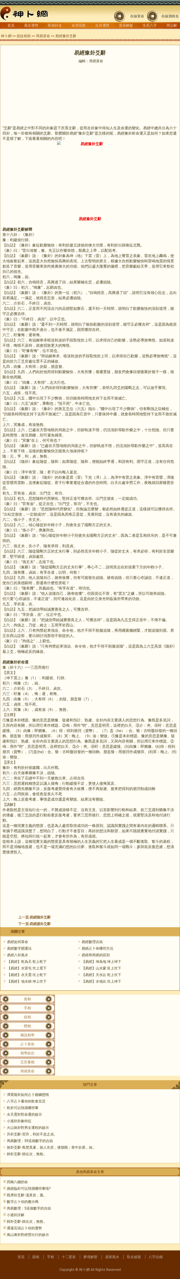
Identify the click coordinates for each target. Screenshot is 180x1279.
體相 (27, 1026)
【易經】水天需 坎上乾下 (27, 975)
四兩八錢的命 (17, 1182)
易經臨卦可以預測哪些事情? (29, 1188)
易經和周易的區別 (96, 955)
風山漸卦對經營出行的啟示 (28, 1235)
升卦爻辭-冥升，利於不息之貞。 (32, 1134)
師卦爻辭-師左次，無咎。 (27, 1154)
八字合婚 (156, 1257)
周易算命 (43, 36)
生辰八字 (150, 25)
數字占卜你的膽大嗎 (22, 1202)
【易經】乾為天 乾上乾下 (27, 962)
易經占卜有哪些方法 (97, 948)
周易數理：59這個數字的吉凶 (30, 1141)
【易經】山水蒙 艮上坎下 (101, 968)
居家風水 (112, 1257)
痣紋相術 (24, 36)
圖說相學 (27, 1035)
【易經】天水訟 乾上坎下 (101, 975)
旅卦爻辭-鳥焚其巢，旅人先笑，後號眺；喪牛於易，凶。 (51, 1147)
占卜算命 (27, 1044)
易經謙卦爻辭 (40, 924)
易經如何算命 (17, 942)
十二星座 (69, 1257)
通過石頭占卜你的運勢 (24, 1228)
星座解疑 (126, 25)
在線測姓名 (170, 16)
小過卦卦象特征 (19, 1121)
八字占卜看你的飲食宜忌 (26, 1101)
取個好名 (55, 25)
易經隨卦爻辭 (40, 917)
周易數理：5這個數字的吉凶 (29, 1208)
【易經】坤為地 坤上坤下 (101, 962)
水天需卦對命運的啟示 (24, 1114)
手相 (27, 1008)
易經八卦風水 (17, 955)
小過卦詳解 (15, 1215)
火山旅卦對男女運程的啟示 (28, 1128)
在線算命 (137, 16)
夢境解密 (90, 1257)
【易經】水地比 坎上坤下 (101, 981)
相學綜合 (27, 1053)
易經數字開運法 (19, 948)
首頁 (10, 25)
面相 (27, 999)
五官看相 (27, 1062)
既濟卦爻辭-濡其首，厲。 (27, 1195)
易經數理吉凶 (92, 942)
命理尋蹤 (79, 25)
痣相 (27, 1017)
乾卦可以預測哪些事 (22, 1108)
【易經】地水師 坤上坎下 (27, 981)
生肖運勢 (102, 25)
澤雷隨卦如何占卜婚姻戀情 (28, 1095)
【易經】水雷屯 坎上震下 (27, 968)
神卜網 (6, 36)
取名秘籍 (134, 1257)
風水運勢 (31, 25)
